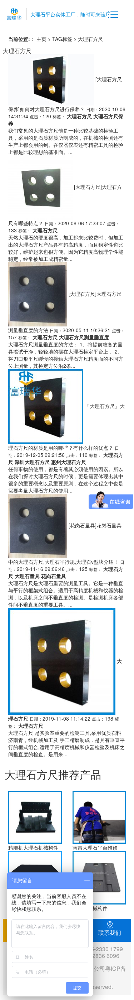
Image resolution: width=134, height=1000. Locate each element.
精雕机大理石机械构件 (33, 847)
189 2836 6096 (100, 956)
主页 (41, 38)
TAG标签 (62, 38)
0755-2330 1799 (102, 949)
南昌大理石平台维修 (95, 847)
